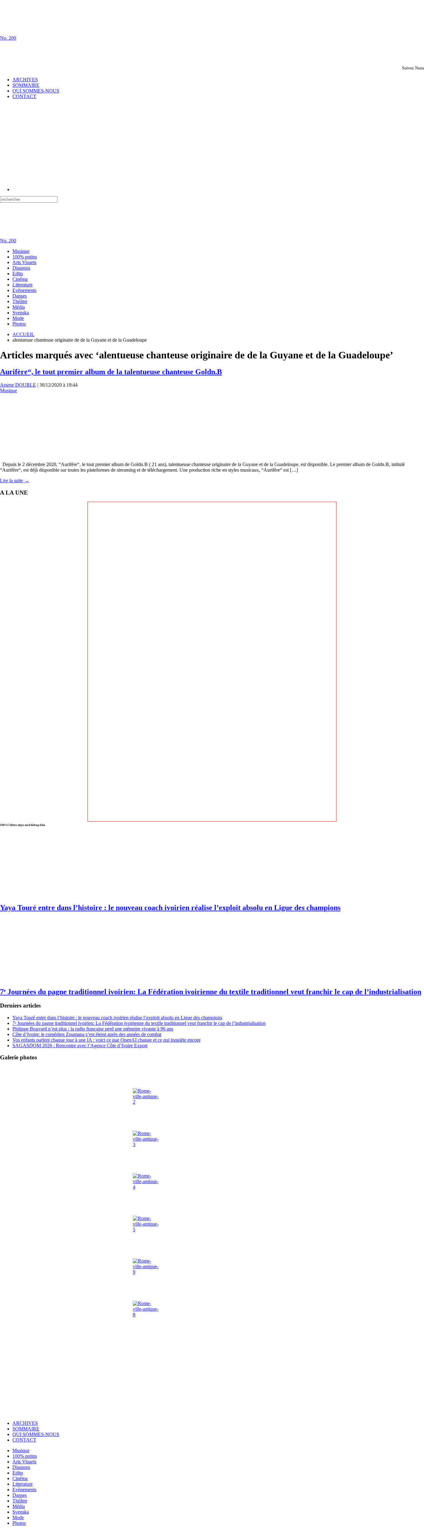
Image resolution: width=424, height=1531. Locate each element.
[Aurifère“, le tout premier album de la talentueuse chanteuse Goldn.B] (31, 453)
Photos (19, 323)
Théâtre (19, 301)
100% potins (24, 256)
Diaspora (21, 268)
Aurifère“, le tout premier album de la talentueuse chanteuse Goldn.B (111, 372)
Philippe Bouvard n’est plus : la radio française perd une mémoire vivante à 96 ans (92, 1028)
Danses (19, 296)
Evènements (24, 290)
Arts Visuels (24, 262)
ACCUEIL (23, 334)
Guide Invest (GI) (115, 1412)
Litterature (22, 284)
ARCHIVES (25, 79)
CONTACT (24, 96)
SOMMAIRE (25, 85)
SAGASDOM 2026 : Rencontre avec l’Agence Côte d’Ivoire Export (79, 1045)
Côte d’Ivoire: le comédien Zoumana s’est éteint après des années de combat (86, 1034)
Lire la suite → (14, 480)
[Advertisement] (72, 50)
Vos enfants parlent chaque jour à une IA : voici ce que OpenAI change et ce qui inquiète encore (106, 1040)
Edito (17, 273)
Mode (18, 318)
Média (18, 307)
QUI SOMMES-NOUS (35, 90)
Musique (20, 251)
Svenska (20, 312)
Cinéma (20, 279)
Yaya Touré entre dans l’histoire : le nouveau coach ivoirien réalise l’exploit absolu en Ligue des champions (170, 908)
